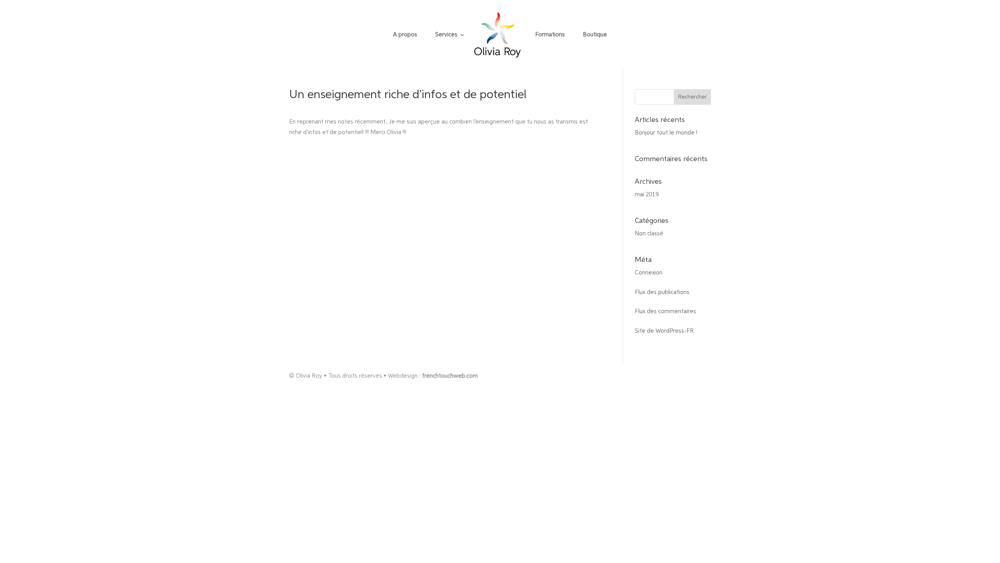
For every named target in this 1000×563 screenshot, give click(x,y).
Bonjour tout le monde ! (666, 133)
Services (446, 35)
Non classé (649, 234)
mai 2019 (647, 194)
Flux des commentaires (665, 311)
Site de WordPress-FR (664, 331)
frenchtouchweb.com (450, 376)
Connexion (648, 273)
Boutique (595, 35)
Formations (550, 35)
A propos (405, 35)
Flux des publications (662, 292)
